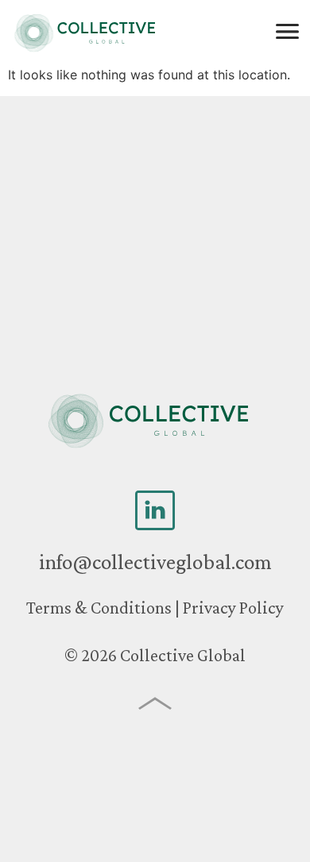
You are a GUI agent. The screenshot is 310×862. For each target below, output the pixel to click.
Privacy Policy (233, 608)
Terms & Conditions (99, 608)
